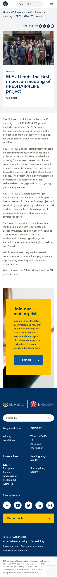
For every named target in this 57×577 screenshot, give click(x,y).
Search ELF (28, 418)
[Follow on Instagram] (50, 508)
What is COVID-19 (38, 438)
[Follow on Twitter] (28, 508)
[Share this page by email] (52, 26)
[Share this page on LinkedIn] (44, 26)
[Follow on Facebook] (7, 508)
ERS (5, 464)
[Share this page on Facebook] (48, 26)
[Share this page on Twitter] (40, 26)
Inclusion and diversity (15, 550)
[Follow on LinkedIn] (39, 508)
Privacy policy (10, 546)
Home (6, 12)
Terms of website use (14, 536)
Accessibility (37, 541)
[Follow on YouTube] (18, 508)
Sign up (26, 359)
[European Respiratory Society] (42, 404)
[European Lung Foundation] (6, 3)
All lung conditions (9, 438)
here (15, 274)
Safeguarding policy (32, 546)
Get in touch (15, 518)
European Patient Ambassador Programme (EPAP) (10, 476)
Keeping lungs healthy (38, 470)
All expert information (36, 446)
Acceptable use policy (15, 541)
